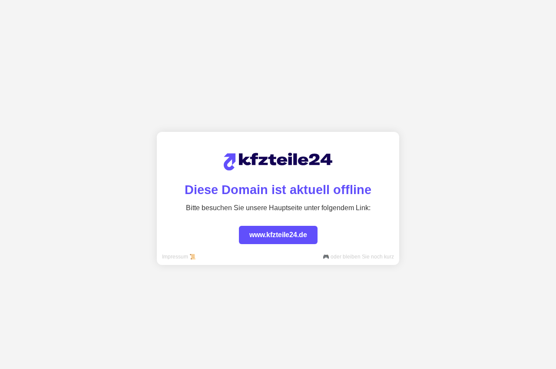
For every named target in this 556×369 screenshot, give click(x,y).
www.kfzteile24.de (278, 234)
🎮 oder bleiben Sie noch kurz (358, 257)
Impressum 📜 (179, 257)
